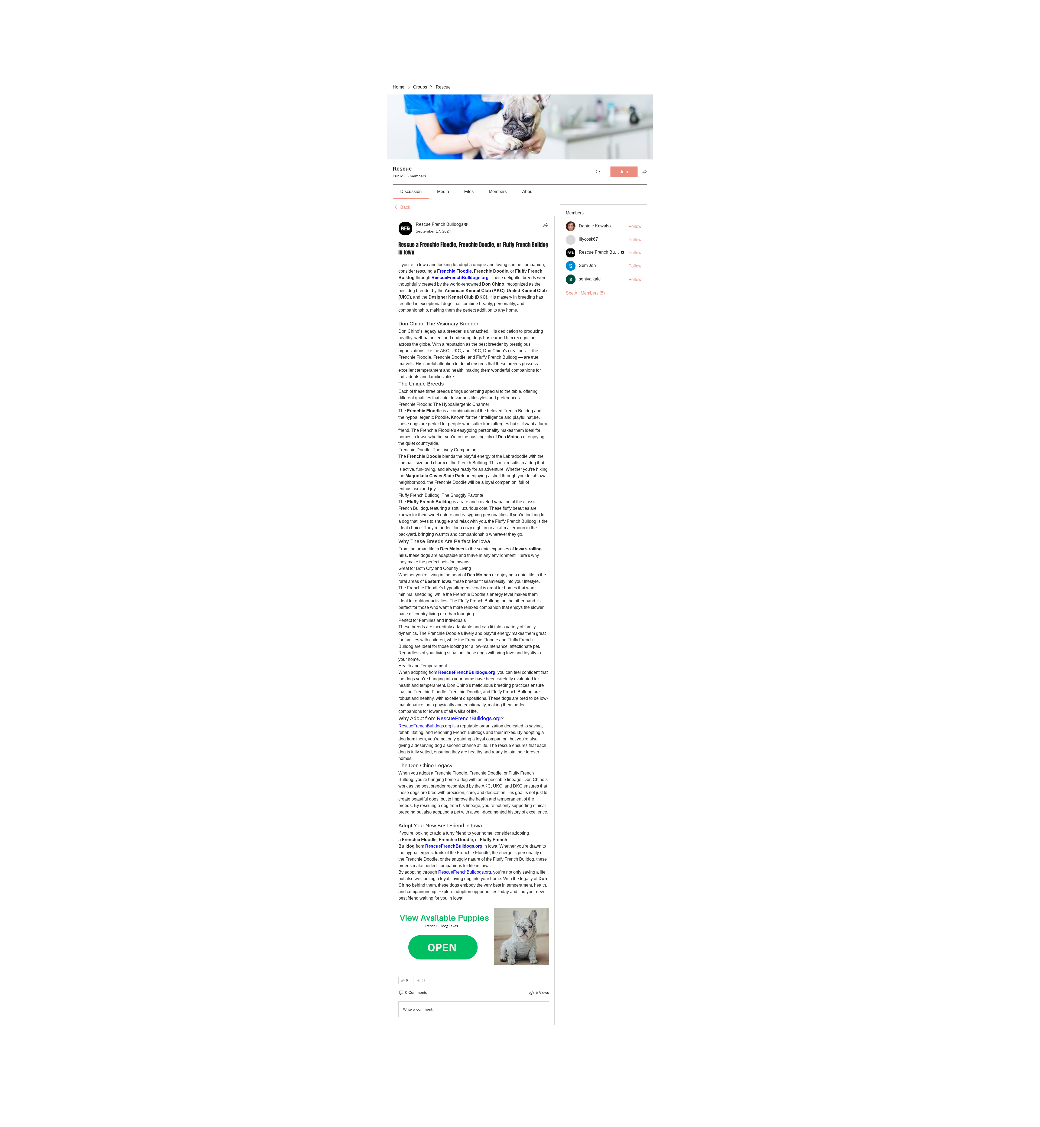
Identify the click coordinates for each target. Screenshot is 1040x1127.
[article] (474, 620)
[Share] (545, 224)
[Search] (598, 171)
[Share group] (644, 171)
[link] (411, 191)
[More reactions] (421, 980)
